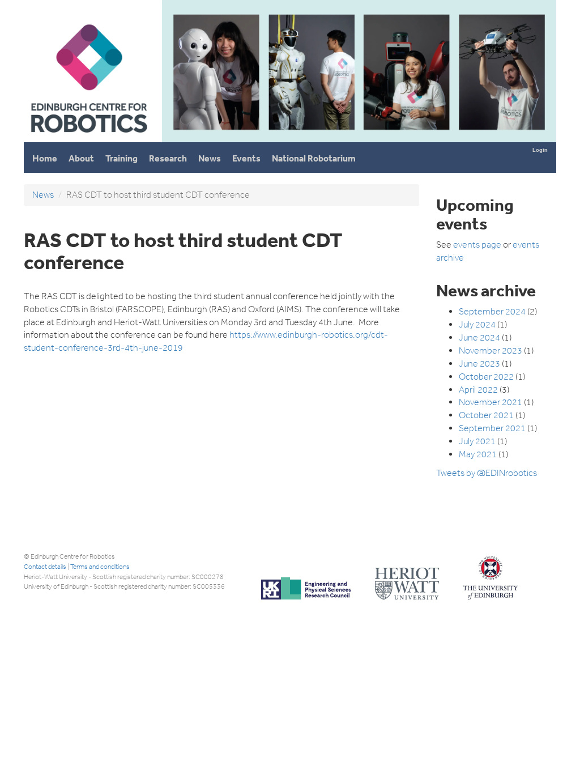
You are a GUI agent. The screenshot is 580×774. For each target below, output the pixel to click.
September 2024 (492, 311)
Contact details (45, 567)
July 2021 (477, 441)
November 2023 (490, 350)
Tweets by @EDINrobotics (486, 472)
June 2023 (479, 363)
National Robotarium (314, 158)
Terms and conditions (100, 567)
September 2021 (492, 428)
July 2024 (477, 324)
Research (168, 158)
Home (44, 158)
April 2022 (478, 389)
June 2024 (479, 337)
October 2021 (486, 415)
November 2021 (490, 402)
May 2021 (478, 454)
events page (477, 244)
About (81, 158)
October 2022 (486, 376)
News (209, 158)
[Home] (88, 137)
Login (540, 150)
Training (121, 158)
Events (246, 158)
